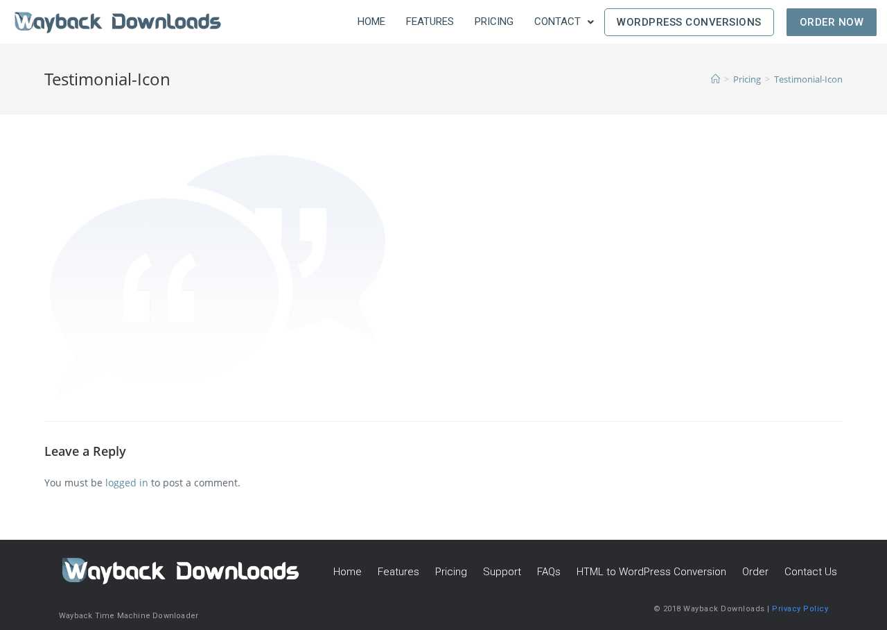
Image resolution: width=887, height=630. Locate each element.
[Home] (715, 79)
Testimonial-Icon (808, 79)
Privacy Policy (800, 608)
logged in (126, 482)
